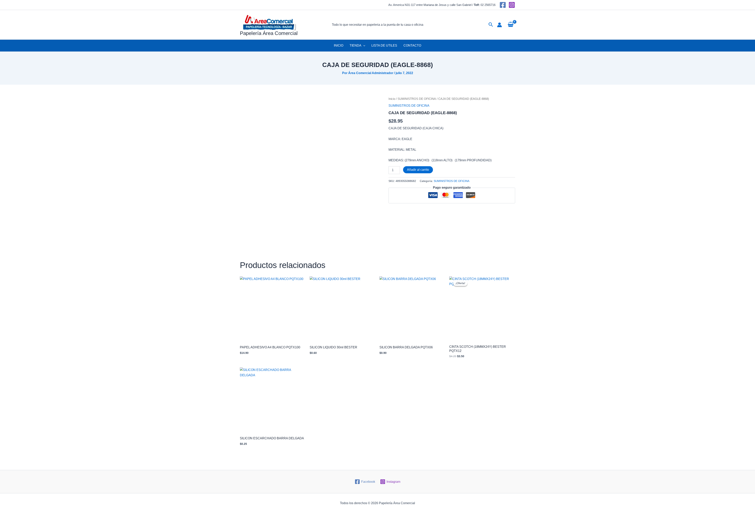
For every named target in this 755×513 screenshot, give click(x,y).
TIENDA (355, 45)
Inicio (392, 98)
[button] (490, 24)
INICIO (338, 45)
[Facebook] (502, 5)
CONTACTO (412, 45)
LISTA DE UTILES (384, 45)
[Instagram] (511, 5)
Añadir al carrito (418, 169)
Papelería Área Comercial (269, 33)
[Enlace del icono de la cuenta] (499, 24)
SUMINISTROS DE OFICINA (417, 98)
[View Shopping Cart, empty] (510, 24)
